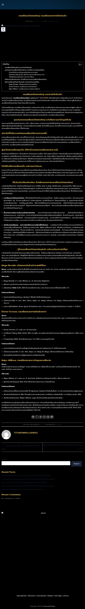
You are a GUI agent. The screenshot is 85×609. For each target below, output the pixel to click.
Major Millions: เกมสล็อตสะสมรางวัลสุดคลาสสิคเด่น (24, 89)
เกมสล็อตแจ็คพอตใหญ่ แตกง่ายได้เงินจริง (18, 67)
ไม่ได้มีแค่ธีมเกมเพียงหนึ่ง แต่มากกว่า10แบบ (21, 77)
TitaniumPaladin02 (53, 21)
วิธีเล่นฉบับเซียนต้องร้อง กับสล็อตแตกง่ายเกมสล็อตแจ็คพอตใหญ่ (26, 79)
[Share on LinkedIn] (52, 417)
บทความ (42, 424)
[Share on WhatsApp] (33, 417)
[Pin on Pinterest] (48, 417)
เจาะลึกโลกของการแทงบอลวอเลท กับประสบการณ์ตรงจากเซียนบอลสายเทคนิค (28, 479)
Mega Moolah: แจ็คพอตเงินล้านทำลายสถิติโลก (23, 84)
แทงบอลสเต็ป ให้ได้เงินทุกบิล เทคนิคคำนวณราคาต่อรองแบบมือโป (24, 482)
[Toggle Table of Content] (79, 64)
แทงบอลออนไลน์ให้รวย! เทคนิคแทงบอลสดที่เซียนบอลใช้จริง (22, 489)
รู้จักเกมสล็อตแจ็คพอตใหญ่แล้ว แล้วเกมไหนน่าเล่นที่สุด (22, 82)
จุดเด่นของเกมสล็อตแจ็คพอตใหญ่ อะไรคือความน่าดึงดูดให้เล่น (24, 70)
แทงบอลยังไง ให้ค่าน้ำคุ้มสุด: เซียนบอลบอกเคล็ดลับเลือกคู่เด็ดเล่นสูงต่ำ (26, 476)
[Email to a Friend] (44, 417)
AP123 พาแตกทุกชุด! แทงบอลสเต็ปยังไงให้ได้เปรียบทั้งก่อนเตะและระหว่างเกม (28, 486)
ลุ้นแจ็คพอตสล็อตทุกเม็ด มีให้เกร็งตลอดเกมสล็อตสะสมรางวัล (26, 75)
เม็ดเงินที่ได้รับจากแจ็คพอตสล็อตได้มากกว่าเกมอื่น (23, 72)
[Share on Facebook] (37, 417)
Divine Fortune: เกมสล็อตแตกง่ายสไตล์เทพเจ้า (23, 87)
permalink (58, 424)
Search (4, 459)
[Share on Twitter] (40, 417)
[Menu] (3, 4)
